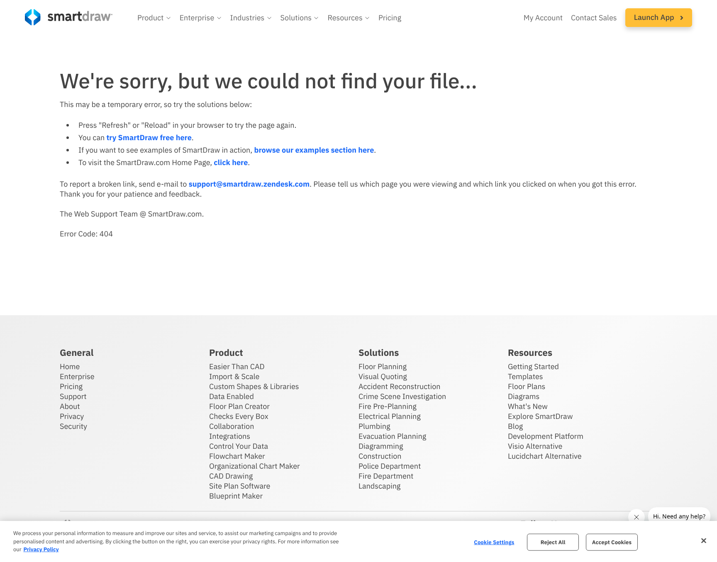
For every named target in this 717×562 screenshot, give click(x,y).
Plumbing (374, 426)
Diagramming (380, 446)
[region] (358, 541)
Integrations (229, 436)
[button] (154, 18)
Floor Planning (382, 366)
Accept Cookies (612, 541)
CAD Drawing (231, 476)
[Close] (704, 540)
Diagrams (523, 396)
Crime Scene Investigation (402, 396)
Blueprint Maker (236, 496)
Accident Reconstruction (399, 386)
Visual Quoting (382, 376)
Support (73, 396)
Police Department (389, 466)
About (70, 406)
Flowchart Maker (237, 456)
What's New (528, 406)
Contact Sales (594, 17)
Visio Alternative (535, 446)
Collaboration (231, 426)
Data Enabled (231, 396)
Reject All (553, 541)
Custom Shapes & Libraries (254, 386)
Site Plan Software (239, 486)
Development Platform (545, 436)
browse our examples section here (314, 150)
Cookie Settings (494, 541)
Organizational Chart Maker (254, 466)
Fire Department (385, 476)
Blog (515, 426)
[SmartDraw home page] (68, 17)
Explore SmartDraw (540, 416)
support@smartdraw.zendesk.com (249, 184)
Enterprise (77, 376)
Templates (525, 376)
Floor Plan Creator (239, 406)
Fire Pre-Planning (387, 406)
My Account (543, 17)
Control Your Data (238, 446)
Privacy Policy (41, 549)
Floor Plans (526, 386)
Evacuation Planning (392, 436)
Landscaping (379, 486)
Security (73, 426)
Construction (379, 456)
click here (231, 162)
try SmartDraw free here (148, 137)
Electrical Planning (389, 416)
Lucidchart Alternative (545, 456)
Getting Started (533, 366)
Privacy (72, 416)
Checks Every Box (238, 416)
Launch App (655, 17)
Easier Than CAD (237, 366)
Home (70, 366)
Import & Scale (234, 376)
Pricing (389, 17)
